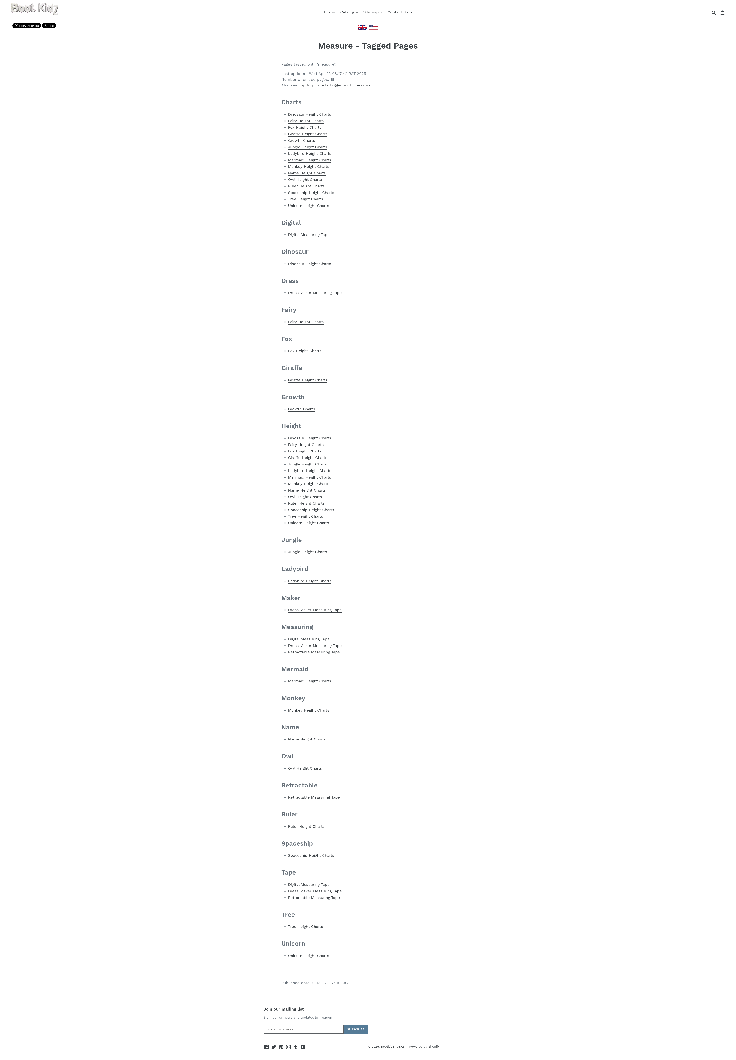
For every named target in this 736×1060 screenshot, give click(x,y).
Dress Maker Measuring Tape (315, 292)
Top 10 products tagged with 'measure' (335, 85)
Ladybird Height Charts (309, 153)
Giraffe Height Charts (307, 134)
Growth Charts (301, 140)
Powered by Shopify (424, 1046)
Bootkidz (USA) (392, 1046)
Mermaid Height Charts (309, 160)
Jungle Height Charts (307, 147)
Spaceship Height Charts (311, 192)
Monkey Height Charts (308, 166)
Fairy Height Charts (306, 121)
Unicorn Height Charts (308, 205)
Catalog (348, 12)
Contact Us (399, 12)
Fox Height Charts (304, 127)
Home (329, 12)
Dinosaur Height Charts (309, 114)
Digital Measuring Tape (309, 234)
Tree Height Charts (305, 199)
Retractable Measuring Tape (314, 652)
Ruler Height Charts (306, 186)
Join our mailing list (284, 1009)
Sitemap (371, 12)
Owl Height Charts (305, 179)
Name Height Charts (307, 173)
